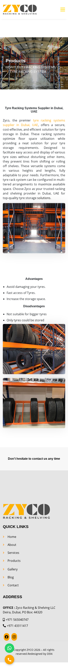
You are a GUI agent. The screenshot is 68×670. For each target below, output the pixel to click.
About (12, 545)
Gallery (13, 569)
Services (13, 553)
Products (14, 561)
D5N (50, 654)
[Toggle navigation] (62, 9)
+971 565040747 (17, 620)
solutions (43, 198)
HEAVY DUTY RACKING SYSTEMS (31, 67)
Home (12, 537)
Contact (13, 585)
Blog (11, 577)
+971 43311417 (17, 626)
